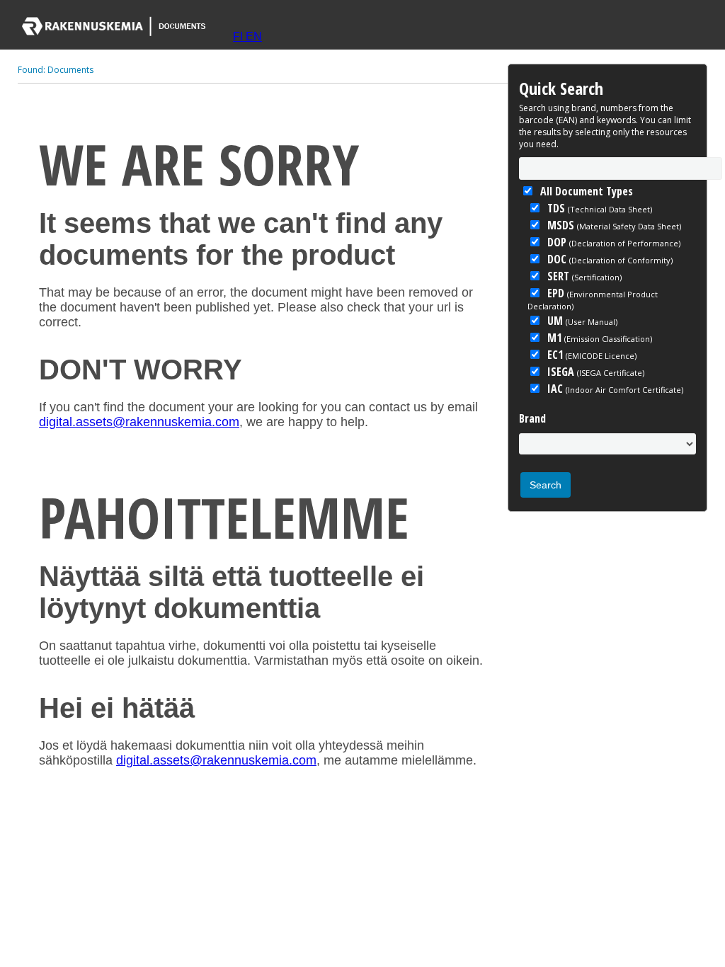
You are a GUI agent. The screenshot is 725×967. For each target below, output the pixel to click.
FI (239, 36)
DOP (612, 242)
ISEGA (594, 371)
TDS (598, 208)
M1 (598, 337)
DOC (608, 259)
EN (254, 36)
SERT (583, 276)
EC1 (590, 354)
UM (580, 320)
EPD (592, 298)
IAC (613, 388)
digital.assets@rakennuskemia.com (139, 422)
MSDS (612, 225)
